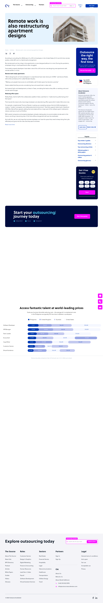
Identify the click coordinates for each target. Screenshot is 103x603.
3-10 (87, 182)
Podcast (7, 566)
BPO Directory (9, 562)
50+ (87, 186)
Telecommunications (45, 569)
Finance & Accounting (26, 566)
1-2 (81, 182)
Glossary (7, 582)
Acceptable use (86, 566)
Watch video (90, 127)
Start (87, 192)
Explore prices (92, 541)
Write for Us (59, 577)
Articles (12, 50)
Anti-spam (84, 559)
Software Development (27, 578)
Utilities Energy (43, 578)
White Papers (9, 572)
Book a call (80, 5)
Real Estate (42, 556)
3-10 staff (69, 405)
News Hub (8, 559)
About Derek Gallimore (62, 580)
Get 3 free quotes (91, 6)
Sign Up (58, 559)
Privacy (83, 569)
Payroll (22, 575)
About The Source (10, 556)
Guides (7, 575)
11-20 (92, 182)
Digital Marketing (25, 562)
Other (92, 186)
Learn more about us (67, 507)
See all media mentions (87, 514)
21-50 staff (61, 409)
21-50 (81, 186)
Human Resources (25, 569)
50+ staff (69, 409)
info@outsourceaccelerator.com (67, 586)
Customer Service (25, 556)
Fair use (83, 562)
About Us (58, 573)
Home (6, 50)
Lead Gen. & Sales (25, 572)
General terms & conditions (89, 556)
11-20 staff (77, 405)
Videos (7, 578)
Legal (40, 566)
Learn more (83, 127)
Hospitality (42, 562)
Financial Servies (44, 559)
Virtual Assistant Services (27, 582)
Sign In (58, 556)
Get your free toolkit (85, 70)
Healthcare (42, 572)
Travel (40, 582)
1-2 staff (61, 405)
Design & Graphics (25, 559)
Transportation (43, 575)
